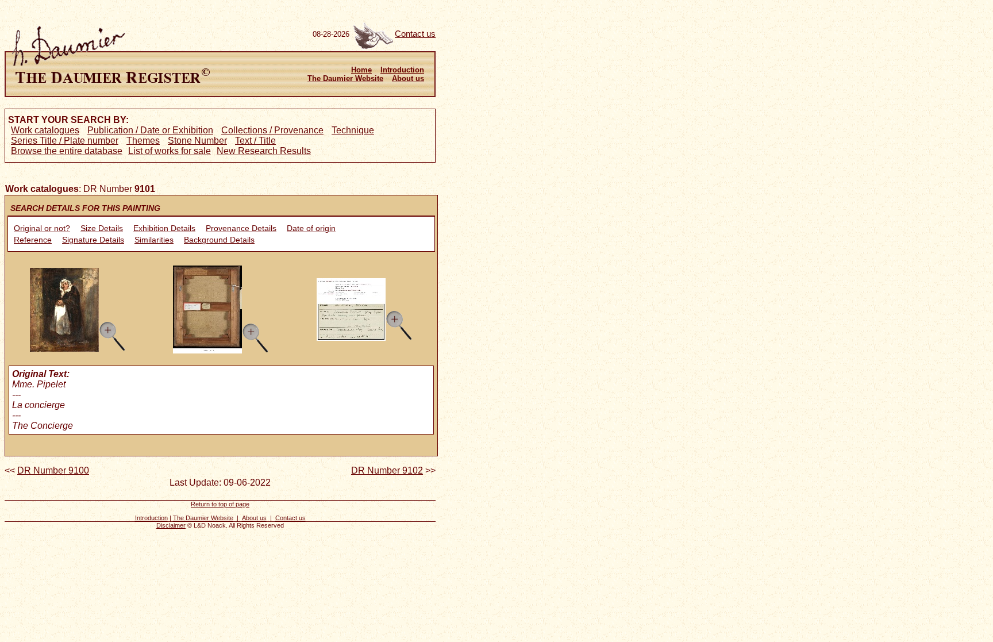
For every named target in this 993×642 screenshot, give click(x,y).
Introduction (402, 70)
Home (361, 70)
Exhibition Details (164, 228)
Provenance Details (241, 228)
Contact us (415, 34)
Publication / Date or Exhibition (150, 130)
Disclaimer (171, 525)
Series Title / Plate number (64, 140)
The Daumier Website (345, 78)
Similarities (154, 239)
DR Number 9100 (53, 470)
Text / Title (255, 140)
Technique (353, 130)
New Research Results (264, 151)
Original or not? (42, 228)
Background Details (219, 239)
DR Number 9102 (387, 470)
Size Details (101, 228)
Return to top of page (220, 504)
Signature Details (93, 239)
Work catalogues (45, 130)
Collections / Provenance (272, 130)
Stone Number (197, 140)
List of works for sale (169, 151)
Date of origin (311, 228)
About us (408, 78)
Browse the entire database (66, 151)
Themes (143, 140)
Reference (33, 239)
